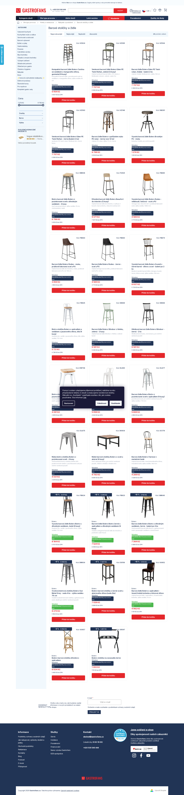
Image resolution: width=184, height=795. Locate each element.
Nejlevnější (70, 34)
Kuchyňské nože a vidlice (27, 35)
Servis (53, 737)
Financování (55, 747)
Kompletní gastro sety (25, 89)
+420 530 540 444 (59, 9)
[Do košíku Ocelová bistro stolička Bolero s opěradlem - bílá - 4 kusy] (108, 420)
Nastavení (68, 403)
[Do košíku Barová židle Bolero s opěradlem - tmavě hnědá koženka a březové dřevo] (148, 617)
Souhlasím (115, 403)
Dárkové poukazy (24, 81)
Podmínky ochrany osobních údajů (31, 737)
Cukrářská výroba (24, 52)
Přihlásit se (94, 712)
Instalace (54, 740)
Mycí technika (22, 55)
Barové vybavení (24, 40)
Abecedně (93, 34)
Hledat (120, 11)
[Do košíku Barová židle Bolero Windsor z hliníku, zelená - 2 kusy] (108, 355)
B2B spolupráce (57, 754)
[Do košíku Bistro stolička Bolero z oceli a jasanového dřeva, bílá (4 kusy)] (68, 420)
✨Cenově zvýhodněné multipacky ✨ (31, 78)
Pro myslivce (22, 86)
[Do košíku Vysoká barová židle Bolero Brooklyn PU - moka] (148, 160)
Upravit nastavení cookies (70, 790)
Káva (19, 75)
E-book (21, 763)
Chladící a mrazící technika (27, 58)
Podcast (21, 760)
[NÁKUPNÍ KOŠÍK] (165, 10)
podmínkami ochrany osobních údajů (122, 707)
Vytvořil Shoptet (160, 790)
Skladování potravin (25, 63)
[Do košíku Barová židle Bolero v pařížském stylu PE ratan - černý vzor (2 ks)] (108, 160)
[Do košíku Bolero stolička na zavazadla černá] (108, 675)
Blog (20, 756)
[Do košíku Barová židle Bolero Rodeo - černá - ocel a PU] (108, 290)
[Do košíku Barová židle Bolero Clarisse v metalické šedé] (148, 483)
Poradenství (55, 743)
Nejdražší (82, 34)
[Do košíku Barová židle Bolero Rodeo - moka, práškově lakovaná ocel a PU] (68, 290)
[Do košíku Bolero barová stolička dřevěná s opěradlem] (68, 677)
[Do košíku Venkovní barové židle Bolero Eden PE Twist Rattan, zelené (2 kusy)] (108, 95)
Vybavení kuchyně (24, 32)
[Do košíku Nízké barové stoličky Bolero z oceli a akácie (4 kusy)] (108, 483)
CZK (148, 11)
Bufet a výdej (22, 43)
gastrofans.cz (134, 755)
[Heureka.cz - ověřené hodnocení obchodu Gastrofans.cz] (120, 735)
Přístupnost (22, 766)
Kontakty (21, 753)
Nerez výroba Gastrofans (60, 750)
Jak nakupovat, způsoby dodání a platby (31, 741)
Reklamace (22, 749)
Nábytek (21, 72)
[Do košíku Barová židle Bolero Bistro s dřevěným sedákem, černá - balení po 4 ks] (148, 549)
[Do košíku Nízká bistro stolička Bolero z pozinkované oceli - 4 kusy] (68, 485)
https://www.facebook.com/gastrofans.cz (141, 755)
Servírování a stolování (26, 37)
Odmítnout (101, 403)
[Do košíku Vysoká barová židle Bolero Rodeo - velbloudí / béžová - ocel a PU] (148, 225)
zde (84, 397)
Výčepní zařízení (23, 61)
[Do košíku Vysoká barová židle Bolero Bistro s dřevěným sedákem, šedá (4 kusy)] (68, 549)
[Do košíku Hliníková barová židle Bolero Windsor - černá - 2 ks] (148, 355)
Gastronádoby (23, 46)
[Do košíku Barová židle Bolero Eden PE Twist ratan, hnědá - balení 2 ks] (148, 93)
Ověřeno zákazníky (137, 743)
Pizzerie (20, 49)
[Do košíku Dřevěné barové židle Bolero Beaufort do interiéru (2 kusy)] (108, 225)
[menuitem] (27, 18)
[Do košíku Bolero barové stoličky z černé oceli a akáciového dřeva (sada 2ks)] (108, 610)
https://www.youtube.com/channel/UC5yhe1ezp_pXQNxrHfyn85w (148, 755)
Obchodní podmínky (26, 746)
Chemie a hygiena (24, 69)
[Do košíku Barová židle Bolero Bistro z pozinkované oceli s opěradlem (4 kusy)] (148, 420)
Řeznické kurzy (23, 84)
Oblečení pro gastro (25, 66)
